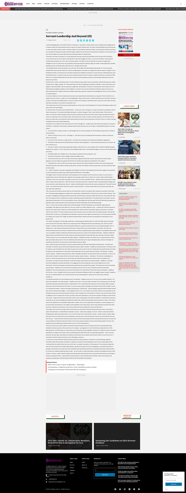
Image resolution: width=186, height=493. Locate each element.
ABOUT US (84, 465)
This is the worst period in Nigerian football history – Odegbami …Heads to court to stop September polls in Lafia (129, 244)
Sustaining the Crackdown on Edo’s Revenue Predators (115, 442)
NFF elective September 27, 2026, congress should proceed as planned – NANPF (129, 258)
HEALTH (72, 473)
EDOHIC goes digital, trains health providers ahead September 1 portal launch (80, 9)
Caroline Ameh (122, 137)
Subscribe (105, 474)
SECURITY (82, 3)
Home (84, 25)
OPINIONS (46, 3)
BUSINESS (74, 3)
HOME (28, 3)
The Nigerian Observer (51, 40)
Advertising (84, 467)
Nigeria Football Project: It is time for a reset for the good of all (128, 238)
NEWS (33, 3)
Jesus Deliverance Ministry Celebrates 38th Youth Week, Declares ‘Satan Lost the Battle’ (130, 9)
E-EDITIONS (90, 3)
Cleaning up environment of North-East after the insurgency (67, 369)
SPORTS (39, 3)
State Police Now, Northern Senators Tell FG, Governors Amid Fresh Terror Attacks (31, 9)
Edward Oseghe (122, 188)
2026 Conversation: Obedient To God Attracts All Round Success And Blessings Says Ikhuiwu (128, 223)
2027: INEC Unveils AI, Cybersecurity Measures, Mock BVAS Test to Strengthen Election (128, 131)
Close (166, 489)
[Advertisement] (93, 16)
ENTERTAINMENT (64, 3)
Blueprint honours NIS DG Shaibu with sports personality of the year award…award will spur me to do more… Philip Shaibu (128, 251)
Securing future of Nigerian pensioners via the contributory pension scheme (72, 367)
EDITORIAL (55, 3)
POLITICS (72, 465)
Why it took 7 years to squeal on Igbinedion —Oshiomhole (66, 364)
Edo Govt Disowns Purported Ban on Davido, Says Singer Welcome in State (128, 233)
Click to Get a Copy (128, 55)
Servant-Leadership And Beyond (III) (95, 25)
